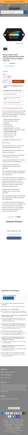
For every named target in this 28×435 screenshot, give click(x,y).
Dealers (17, 421)
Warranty (7, 422)
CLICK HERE (5, 140)
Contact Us (12, 421)
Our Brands (5, 419)
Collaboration (18, 427)
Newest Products (9, 427)
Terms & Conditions (8, 424)
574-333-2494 (8, 15)
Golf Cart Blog (5, 421)
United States (13, 408)
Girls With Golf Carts (8, 425)
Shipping (12, 422)
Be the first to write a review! (14, 238)
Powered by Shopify (14, 432)
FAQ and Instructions (19, 419)
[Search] (25, 12)
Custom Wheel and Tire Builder (14, 428)
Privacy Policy (19, 422)
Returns (22, 421)
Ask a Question (9, 298)
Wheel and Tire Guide (18, 424)
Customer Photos (18, 425)
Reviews (11, 419)
